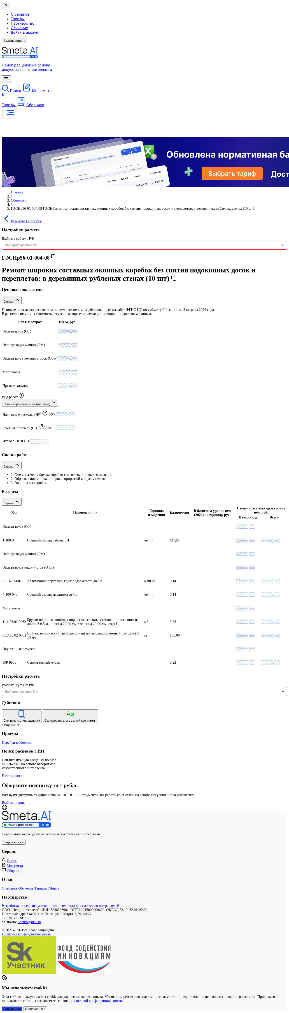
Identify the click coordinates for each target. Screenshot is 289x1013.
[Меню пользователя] (8, 113)
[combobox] (144, 245)
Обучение (19, 28)
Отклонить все (35, 1009)
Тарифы (18, 18)
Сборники (19, 200)
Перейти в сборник (17, 742)
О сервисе (20, 14)
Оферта (53, 888)
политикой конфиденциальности (96, 1001)
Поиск (12, 861)
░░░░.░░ (67, 331)
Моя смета (15, 866)
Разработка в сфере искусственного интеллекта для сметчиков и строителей (60, 906)
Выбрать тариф (13, 802)
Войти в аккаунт (25, 32)
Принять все (12, 1009)
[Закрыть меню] (6, 5)
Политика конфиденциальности (26, 934)
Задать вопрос (14, 40)
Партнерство (22, 23)
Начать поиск (12, 776)
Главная (17, 192)
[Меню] (6, 79)
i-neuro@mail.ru (29, 922)
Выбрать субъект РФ (18, 238)
